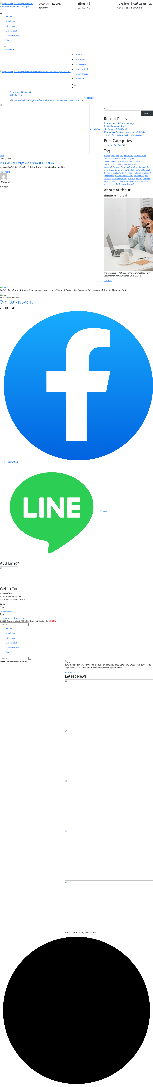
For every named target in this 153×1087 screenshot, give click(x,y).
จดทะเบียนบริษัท (124, 170)
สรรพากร (132, 181)
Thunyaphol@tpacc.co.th (21, 92)
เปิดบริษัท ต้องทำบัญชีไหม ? (115, 129)
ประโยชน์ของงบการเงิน (124, 176)
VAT (121, 155)
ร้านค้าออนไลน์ (109, 181)
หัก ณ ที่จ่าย (108, 184)
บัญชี (148, 170)
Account (107, 155)
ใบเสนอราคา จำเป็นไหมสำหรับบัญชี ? (120, 123)
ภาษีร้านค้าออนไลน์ (119, 178)
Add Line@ (89, 98)
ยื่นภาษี (139, 178)
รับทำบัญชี (146, 178)
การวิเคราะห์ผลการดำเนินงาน (115, 161)
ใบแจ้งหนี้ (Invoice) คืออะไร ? (116, 126)
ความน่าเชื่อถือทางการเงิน (113, 167)
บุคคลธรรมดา (109, 176)
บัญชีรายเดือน (127, 173)
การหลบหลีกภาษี (133, 161)
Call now (108, 280)
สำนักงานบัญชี (142, 181)
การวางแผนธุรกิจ (127, 158)
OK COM (53, 621)
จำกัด (133, 170)
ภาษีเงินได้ (131, 178)
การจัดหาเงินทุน (140, 155)
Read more (5, 172)
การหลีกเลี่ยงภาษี (110, 164)
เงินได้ (115, 184)
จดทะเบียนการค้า (110, 170)
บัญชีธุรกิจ (117, 173)
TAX (117, 155)
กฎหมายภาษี (128, 155)
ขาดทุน (120, 164)
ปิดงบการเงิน (139, 176)
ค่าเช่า (138, 167)
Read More (70, 672)
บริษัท (143, 170)
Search (107, 109)
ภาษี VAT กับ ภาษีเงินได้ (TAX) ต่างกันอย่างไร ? (123, 135)
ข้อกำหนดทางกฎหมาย (132, 164)
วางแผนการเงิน (122, 181)
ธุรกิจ (138, 170)
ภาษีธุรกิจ (107, 178)
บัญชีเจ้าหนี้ (146, 173)
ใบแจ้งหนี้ (130, 184)
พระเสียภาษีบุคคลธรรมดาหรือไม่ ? (28, 162)
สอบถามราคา (10, 49)
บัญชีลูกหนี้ (137, 173)
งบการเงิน (145, 167)
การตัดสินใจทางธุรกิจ (112, 158)
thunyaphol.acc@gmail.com (12, 618)
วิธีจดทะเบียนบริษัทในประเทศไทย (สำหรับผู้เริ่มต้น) (125, 132)
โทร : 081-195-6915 (16, 302)
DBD (113, 155)
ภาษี (146, 176)
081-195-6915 (16, 95)
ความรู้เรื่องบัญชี (115, 145)
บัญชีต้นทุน (108, 173)
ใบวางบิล (122, 184)
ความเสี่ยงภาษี (129, 167)
